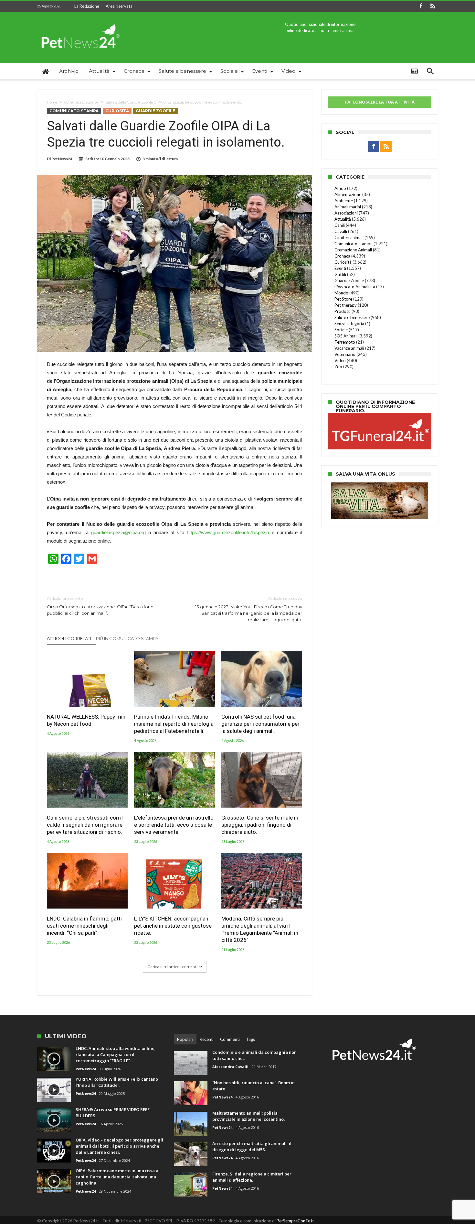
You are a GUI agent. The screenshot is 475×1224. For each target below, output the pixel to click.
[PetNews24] (79, 21)
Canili (339, 225)
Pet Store (343, 299)
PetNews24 (61, 158)
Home (52, 102)
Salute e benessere (352, 317)
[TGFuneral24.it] (379, 414)
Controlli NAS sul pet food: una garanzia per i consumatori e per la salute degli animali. (260, 723)
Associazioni (346, 212)
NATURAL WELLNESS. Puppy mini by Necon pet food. (87, 720)
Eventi (340, 268)
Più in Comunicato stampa (127, 638)
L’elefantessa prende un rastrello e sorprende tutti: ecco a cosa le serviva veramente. (174, 824)
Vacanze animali (349, 348)
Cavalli (340, 231)
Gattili (340, 274)
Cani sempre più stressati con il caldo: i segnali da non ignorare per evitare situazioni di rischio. (85, 824)
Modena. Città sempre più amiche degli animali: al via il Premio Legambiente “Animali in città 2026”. (259, 929)
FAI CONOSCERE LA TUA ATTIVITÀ (380, 102)
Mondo (341, 292)
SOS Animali (345, 335)
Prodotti (342, 311)
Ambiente (343, 200)
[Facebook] (421, 6)
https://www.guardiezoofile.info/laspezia (228, 532)
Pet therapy (345, 305)
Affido (340, 188)
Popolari (185, 1039)
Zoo (338, 366)
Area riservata (119, 6)
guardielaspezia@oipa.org (118, 532)
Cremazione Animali (353, 249)
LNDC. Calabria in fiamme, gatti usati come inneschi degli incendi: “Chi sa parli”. (84, 925)
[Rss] (433, 6)
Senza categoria (349, 323)
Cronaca (342, 256)
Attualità (342, 219)
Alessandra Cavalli (230, 1066)
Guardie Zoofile (155, 110)
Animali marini (347, 206)
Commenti (230, 1039)
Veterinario (344, 354)
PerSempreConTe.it (295, 1220)
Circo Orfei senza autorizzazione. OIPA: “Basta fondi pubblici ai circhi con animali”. (100, 606)
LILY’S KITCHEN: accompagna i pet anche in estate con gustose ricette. (173, 925)
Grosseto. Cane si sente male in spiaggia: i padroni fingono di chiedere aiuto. (259, 824)
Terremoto (344, 342)
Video (340, 360)
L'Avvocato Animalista (354, 286)
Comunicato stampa (81, 102)
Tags (250, 1039)
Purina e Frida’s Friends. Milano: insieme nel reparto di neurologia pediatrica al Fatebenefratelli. (174, 723)
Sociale (341, 329)
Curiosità (117, 110)
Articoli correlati (69, 638)
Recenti (207, 1039)
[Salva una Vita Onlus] (379, 486)
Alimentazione (347, 194)
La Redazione (86, 6)
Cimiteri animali (349, 237)
